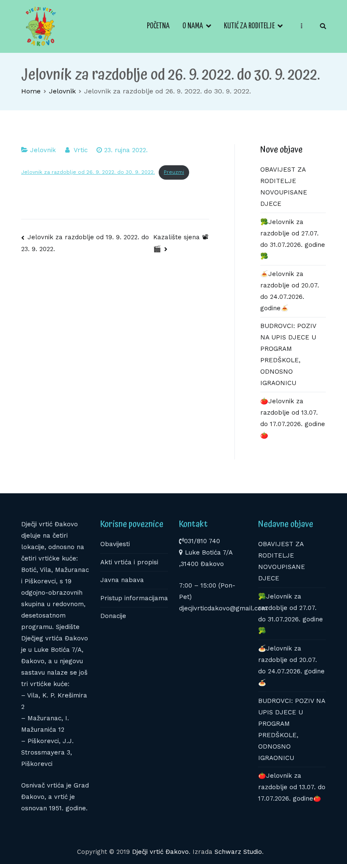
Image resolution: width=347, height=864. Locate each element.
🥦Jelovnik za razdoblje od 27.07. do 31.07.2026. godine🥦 (292, 239)
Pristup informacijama (134, 598)
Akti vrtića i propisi (129, 562)
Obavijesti (115, 544)
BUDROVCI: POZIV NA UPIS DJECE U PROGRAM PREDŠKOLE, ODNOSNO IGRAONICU (288, 354)
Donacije (113, 616)
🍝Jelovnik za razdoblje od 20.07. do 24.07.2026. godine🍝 (289, 291)
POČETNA (158, 26)
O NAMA (192, 26)
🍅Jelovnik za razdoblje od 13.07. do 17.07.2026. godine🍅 (292, 418)
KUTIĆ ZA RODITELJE (249, 26)
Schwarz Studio (238, 852)
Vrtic (81, 150)
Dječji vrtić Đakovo (160, 852)
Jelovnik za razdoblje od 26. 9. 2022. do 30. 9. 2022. (88, 172)
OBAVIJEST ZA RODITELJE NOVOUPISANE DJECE (283, 187)
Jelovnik (43, 150)
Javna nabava (122, 580)
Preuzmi (174, 172)
